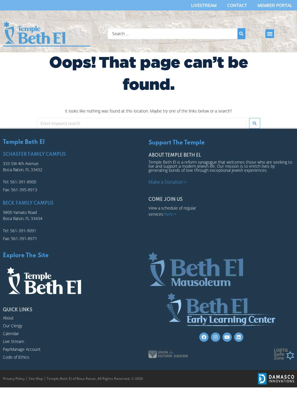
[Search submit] (241, 33)
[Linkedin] (238, 337)
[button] (269, 33)
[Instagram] (215, 337)
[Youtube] (227, 337)
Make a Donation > (167, 182)
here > (170, 214)
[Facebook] (204, 337)
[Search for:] (141, 123)
